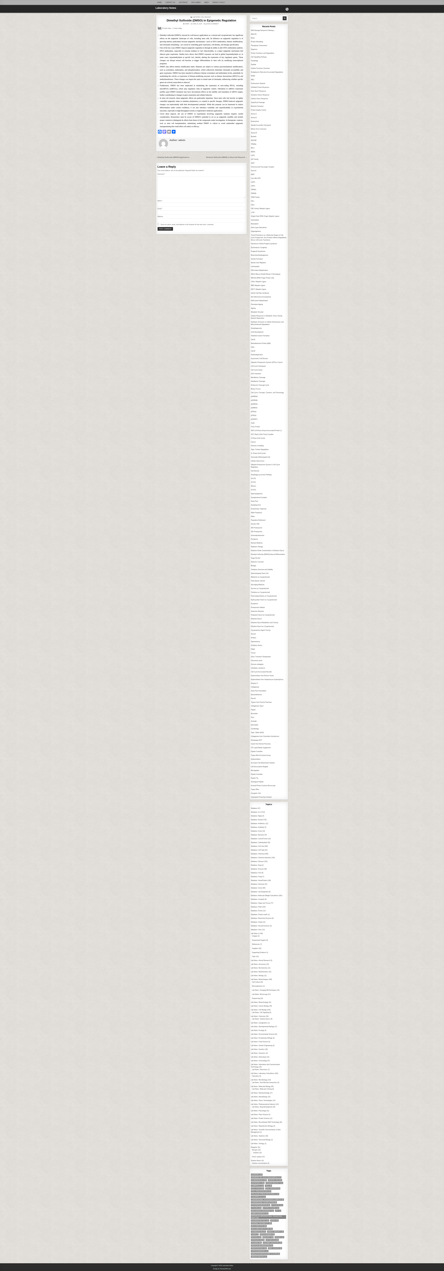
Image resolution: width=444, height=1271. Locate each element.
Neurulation (254, 224)
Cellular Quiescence (257, 461)
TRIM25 (253, 193)
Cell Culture (256, 982)
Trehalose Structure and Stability (262, 569)
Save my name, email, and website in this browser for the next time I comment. (187, 224)
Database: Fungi (256, 876)
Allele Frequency (256, 512)
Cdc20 (253, 351)
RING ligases (274, 1248)
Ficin (252, 717)
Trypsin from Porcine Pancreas (261, 702)
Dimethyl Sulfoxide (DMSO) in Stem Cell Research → (226, 157)
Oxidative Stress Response (260, 95)
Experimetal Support (259, 940)
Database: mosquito (257, 899)
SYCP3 (253, 490)
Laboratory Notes (166, 7)
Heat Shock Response (258, 91)
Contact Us (170, 2)
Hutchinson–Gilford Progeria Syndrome (264, 244)
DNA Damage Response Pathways (262, 30)
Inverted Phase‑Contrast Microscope (263, 785)
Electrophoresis (257, 986)
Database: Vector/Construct (260, 926)
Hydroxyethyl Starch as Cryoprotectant (264, 600)
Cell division (273, 1188)
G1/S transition (256, 373)
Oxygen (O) (272, 1240)
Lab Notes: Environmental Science (262, 1034)
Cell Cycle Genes (257, 370)
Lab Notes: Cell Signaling (260, 1012)
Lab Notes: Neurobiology (259, 1097)
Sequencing (256, 998)
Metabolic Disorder (257, 312)
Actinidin (254, 721)
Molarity (268, 1237)
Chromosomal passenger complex (267, 1199)
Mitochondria (267, 1234)
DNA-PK (254, 34)
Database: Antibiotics (258, 823)
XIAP (252, 163)
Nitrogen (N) (257, 1240)
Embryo (253, 638)
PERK (253, 76)
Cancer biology (274, 1183)
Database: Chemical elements (261, 857)
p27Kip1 (253, 415)
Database (254, 808)
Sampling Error (256, 505)
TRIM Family (255, 197)
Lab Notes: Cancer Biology (260, 1006)
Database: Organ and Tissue (260, 903)
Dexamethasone (256, 694)
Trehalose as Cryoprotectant (260, 592)
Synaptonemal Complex (259, 497)
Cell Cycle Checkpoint (258, 366)
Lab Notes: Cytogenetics (259, 1023)
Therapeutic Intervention (259, 45)
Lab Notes (254, 933)
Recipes (254, 1150)
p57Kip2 (253, 411)
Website (160, 216)
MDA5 (253, 152)
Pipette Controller (256, 751)
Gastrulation (255, 220)
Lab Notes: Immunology (259, 1060)
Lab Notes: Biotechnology (259, 1002)
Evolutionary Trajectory (258, 509)
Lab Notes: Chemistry (258, 1016)
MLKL (253, 38)
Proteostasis (258, 1248)
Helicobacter (258, 1226)
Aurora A (254, 117)
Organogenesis (256, 231)
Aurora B (254, 133)
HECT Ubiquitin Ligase (258, 289)
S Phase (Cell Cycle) (258, 438)
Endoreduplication (257, 355)
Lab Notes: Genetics (258, 1049)
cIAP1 (253, 186)
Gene (274, 1220)
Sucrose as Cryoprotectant (260, 588)
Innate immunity (275, 1231)
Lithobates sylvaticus (258, 668)
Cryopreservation (260, 1205)
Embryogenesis (259, 1213)
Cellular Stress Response (259, 98)
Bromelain (254, 713)
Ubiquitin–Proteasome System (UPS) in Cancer (267, 362)
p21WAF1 (254, 419)
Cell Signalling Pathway (259, 57)
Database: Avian (256, 831)
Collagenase (255, 687)
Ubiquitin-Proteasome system (265, 1254)
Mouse (279, 1237)
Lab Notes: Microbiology (259, 1080)
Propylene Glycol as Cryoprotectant (263, 615)
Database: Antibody (257, 827)
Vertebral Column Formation (260, 336)
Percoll (253, 698)
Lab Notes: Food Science (259, 1042)
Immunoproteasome (257, 535)
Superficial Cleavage (258, 102)
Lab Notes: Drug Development (262, 1107)
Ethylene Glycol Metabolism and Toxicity (264, 622)
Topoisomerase (259, 1251)
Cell (268, 1186)
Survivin (253, 170)
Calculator (255, 1076)
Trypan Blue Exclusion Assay (261, 755)
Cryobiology (255, 729)
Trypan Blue (255, 789)
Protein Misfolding (257, 42)
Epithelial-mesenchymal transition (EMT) (266, 1217)
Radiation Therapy (257, 547)
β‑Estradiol (254, 725)
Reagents (254, 1147)
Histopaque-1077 (256, 740)
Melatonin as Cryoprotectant (260, 577)
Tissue (253, 653)
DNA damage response (262, 1211)
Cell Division (255, 471)
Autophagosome (256, 328)
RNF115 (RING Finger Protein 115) (262, 278)
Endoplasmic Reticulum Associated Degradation (267, 72)
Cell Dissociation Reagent (259, 766)
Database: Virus (256, 930)
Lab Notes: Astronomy (258, 964)
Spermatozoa (255, 641)
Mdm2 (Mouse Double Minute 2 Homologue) (265, 274)
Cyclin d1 (277, 1205)
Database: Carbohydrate (259, 842)
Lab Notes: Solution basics (261, 1019)
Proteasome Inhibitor (258, 607)
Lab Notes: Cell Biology (202, 17)
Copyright (183, 2)
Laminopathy (255, 266)
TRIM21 (253, 189)
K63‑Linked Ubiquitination (259, 270)
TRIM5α (253, 144)
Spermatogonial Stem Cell (259, 573)
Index (206, 2)
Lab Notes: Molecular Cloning (262, 1089)
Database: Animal (257, 820)
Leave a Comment (212, 24)
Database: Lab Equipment (259, 892)
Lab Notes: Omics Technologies (261, 1100)
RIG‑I (252, 148)
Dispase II (254, 683)
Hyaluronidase (255, 759)
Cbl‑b (252, 205)
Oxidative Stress (256, 645)
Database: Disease (257, 861)
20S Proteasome (256, 531)
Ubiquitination (259, 1256)
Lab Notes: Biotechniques (259, 979)
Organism (254, 49)
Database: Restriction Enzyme (261, 918)
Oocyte (253, 634)
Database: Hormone (257, 884)
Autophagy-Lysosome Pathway (261, 475)
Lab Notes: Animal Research (260, 960)
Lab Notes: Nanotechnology (260, 1093)
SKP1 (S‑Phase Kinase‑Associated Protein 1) (266, 430)
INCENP (254, 140)
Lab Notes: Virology (257, 1143)
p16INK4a (254, 404)
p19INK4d (254, 396)
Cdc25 (253, 339)
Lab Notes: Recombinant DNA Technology (265, 1122)
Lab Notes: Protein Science (260, 1118)
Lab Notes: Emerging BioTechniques (264, 990)
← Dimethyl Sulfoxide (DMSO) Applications (172, 157)
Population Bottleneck (258, 520)
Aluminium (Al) (258, 1180)
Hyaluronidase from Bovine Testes (262, 675)
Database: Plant (256, 907)
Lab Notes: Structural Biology (261, 1140)
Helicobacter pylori (261, 1229)
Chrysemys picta (256, 660)
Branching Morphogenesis (259, 255)
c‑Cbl (252, 212)
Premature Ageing (257, 304)
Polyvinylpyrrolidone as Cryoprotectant (264, 596)
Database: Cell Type (257, 850)
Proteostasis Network (258, 83)
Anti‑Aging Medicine (257, 584)
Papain (253, 710)
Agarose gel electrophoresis (266, 1177)
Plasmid (256, 1243)
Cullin (253, 423)
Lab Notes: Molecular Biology (261, 1086)
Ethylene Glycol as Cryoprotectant (262, 626)
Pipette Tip (254, 778)
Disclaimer (196, 2)
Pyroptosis (254, 539)
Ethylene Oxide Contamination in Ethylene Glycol (267, 550)
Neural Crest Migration (258, 262)
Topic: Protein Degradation (260, 449)
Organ (253, 649)
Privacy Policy (219, 2)
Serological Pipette (257, 782)
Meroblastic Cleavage (258, 377)
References (256, 944)
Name (159, 201)
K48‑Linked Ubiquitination (259, 300)
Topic (254, 956)
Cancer (253, 442)
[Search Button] (287, 9)
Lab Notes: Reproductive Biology (262, 1126)
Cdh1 (252, 347)
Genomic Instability (257, 446)
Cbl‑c (252, 201)
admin (187, 24)
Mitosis (256, 1237)
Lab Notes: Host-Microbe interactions (264, 1082)
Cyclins (256, 1208)
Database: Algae (256, 816)
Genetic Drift (255, 524)
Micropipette (255, 770)
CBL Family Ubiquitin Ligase (260, 208)
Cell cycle (257, 1188)
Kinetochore (255, 121)
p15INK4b (254, 400)
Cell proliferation (261, 1191)
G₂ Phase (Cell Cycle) (258, 453)
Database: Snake (256, 922)
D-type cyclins (271, 1208)
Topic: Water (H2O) (257, 732)
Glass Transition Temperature (261, 657)
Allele (253, 516)
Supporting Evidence (259, 952)
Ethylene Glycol (256, 619)
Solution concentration (259, 1163)
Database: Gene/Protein (259, 880)
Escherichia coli (260, 1220)
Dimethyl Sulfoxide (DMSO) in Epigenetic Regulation (201, 20)
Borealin (253, 136)
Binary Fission (256, 389)
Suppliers (255, 948)
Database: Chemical (257, 854)
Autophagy (254, 61)
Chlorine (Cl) (258, 1197)
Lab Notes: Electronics (259, 1069)
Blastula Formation (257, 106)
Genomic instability (261, 1223)
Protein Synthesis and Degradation (262, 53)
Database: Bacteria (257, 835)
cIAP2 (253, 182)
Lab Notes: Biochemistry (259, 968)
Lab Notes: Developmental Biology (262, 1026)
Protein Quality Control (258, 110)
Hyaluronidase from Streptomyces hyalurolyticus (267, 679)
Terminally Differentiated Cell (260, 457)
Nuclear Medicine (256, 543)
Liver (254, 1234)
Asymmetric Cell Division (259, 358)
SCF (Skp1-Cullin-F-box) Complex (262, 434)
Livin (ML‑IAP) (256, 178)
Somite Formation (257, 259)
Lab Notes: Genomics (258, 1053)
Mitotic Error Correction (258, 129)
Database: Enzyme (257, 869)
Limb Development (257, 332)
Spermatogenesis (257, 494)
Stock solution (257, 1157)
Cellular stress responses (265, 1194)
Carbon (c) (257, 1186)
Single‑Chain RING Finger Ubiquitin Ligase (265, 216)
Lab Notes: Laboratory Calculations (262, 1073)
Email (159, 209)
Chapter (254, 936)
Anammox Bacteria (257, 611)
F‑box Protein (255, 427)
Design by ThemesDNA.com (222, 1269)
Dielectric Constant (257, 562)
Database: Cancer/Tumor (259, 839)
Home (159, 2)
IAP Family (254, 159)
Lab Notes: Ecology (257, 1030)
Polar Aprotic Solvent (258, 581)
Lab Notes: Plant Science (259, 1114)
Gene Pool (254, 501)
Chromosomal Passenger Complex (262, 167)
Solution (256, 1153)
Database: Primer (257, 911)
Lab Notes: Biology (257, 975)
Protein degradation (262, 1245)
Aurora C (254, 114)
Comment (161, 174)
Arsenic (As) (275, 1180)
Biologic (253, 566)
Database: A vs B (257, 812)
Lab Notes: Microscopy (260, 994)
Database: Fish (256, 873)
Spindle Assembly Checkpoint (261, 125)
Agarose (256, 1174)
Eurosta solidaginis (257, 664)
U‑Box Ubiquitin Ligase (258, 281)
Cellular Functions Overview (260, 68)
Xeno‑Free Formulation (258, 691)
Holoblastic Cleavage (258, 381)
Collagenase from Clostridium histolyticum (265, 736)
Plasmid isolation (272, 1243)
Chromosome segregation (263, 1202)
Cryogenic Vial (256, 793)
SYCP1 (253, 482)
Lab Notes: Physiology (258, 1111)
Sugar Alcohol (255, 558)
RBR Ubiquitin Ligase (258, 285)
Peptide (253, 64)
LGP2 (253, 155)
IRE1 (252, 79)
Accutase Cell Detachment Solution (263, 763)
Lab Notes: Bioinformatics (259, 972)
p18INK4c (254, 408)
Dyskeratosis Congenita (259, 247)
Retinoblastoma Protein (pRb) (261, 343)
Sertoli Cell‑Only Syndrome (260, 293)
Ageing (253, 308)
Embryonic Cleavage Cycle (260, 385)
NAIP (252, 174)
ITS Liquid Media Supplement (261, 748)
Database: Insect (256, 888)
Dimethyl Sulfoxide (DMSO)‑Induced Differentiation (268, 554)
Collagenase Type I (257, 706)
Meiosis (253, 486)
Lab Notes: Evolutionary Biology (261, 1038)
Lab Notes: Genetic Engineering (261, 1045)
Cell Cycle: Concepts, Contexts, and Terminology (267, 392)
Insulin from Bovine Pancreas (261, 744)
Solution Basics (256, 1160)
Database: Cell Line (257, 846)
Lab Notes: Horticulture (258, 1057)
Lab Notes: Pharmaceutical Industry (263, 1104)
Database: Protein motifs (259, 914)
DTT (278, 1211)
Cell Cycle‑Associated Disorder (261, 672)
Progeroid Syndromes (258, 251)
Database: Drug (256, 865)
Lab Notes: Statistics (258, 1136)
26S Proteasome (256, 528)
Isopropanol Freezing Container (261, 797)
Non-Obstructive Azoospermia (261, 297)
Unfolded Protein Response (260, 87)
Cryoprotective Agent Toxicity (261, 630)
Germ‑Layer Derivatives (259, 227)
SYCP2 (253, 478)
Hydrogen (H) (258, 1231)
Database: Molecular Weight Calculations (264, 895)
